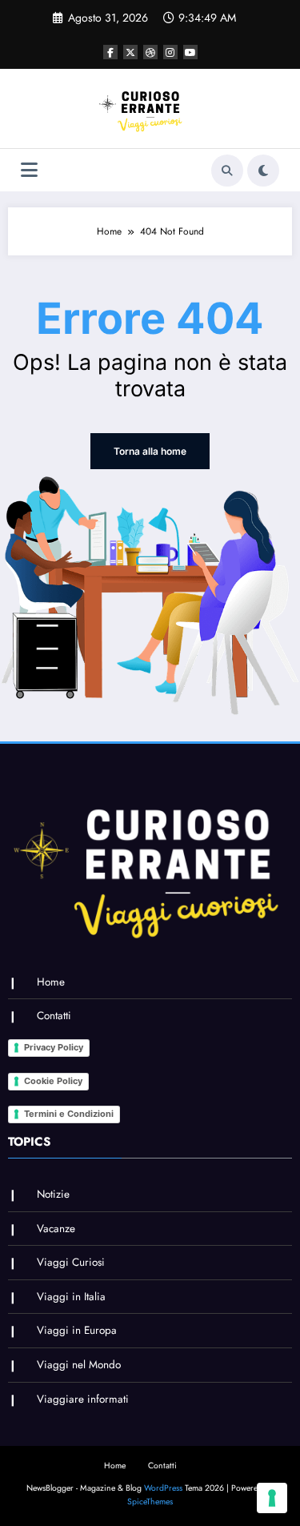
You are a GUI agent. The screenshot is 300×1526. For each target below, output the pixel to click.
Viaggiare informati (83, 1399)
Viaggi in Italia (71, 1296)
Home (51, 982)
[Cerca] (227, 171)
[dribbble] (150, 52)
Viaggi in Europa (77, 1330)
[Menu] (29, 170)
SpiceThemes (150, 1502)
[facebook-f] (110, 52)
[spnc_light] (263, 171)
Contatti (54, 1015)
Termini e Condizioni (69, 1113)
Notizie (53, 1194)
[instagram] (170, 52)
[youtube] (190, 52)
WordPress (163, 1488)
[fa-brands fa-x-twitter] (130, 52)
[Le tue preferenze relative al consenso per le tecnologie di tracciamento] (272, 1498)
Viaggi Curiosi (71, 1262)
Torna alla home (150, 451)
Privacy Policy (53, 1047)
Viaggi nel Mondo (79, 1364)
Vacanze (56, 1228)
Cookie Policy (53, 1080)
